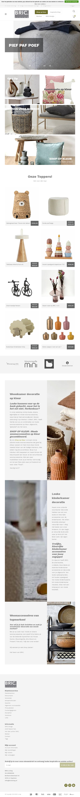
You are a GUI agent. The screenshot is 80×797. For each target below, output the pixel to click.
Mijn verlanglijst (10, 755)
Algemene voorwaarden (12, 705)
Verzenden (8, 698)
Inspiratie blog (55, 12)
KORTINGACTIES (10, 729)
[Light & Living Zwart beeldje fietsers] (22, 286)
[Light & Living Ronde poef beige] (58, 204)
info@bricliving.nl (11, 780)
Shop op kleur (41, 12)
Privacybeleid (9, 708)
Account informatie (11, 747)
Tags (6, 739)
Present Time (15, 641)
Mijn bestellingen (10, 750)
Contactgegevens (10, 710)
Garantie (7, 703)
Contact (7, 736)
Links (6, 717)
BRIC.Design (50, 16)
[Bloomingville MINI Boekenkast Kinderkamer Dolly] (22, 327)
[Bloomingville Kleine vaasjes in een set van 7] (58, 327)
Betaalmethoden (10, 700)
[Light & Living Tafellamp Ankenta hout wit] (22, 245)
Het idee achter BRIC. (12, 731)
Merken (39, 16)
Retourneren (9, 695)
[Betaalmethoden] (31, 794)
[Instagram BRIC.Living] (69, 785)
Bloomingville (20, 639)
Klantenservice (9, 693)
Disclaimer (8, 713)
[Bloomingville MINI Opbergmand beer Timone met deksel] (22, 204)
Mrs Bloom (30, 639)
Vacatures (8, 715)
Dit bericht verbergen (71, 1)
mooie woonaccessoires (29, 415)
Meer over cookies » (40, 4)
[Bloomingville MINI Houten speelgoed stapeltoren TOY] (58, 245)
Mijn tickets (8, 752)
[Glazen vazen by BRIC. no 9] (58, 286)
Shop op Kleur (20, 440)
